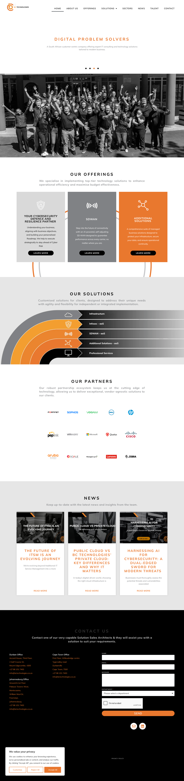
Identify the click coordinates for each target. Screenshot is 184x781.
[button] (86, 68)
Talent (154, 8)
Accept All (52, 770)
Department (107, 689)
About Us (72, 8)
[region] (35, 761)
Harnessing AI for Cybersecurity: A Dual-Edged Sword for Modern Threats (143, 561)
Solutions (107, 8)
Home (57, 8)
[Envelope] (133, 726)
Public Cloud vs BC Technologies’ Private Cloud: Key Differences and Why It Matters (92, 561)
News (141, 8)
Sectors (127, 8)
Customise (17, 770)
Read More (40, 590)
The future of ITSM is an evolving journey (40, 555)
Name (104, 653)
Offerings (89, 8)
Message (105, 672)
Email (104, 663)
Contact (169, 8)
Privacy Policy (118, 758)
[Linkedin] (142, 726)
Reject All (35, 770)
